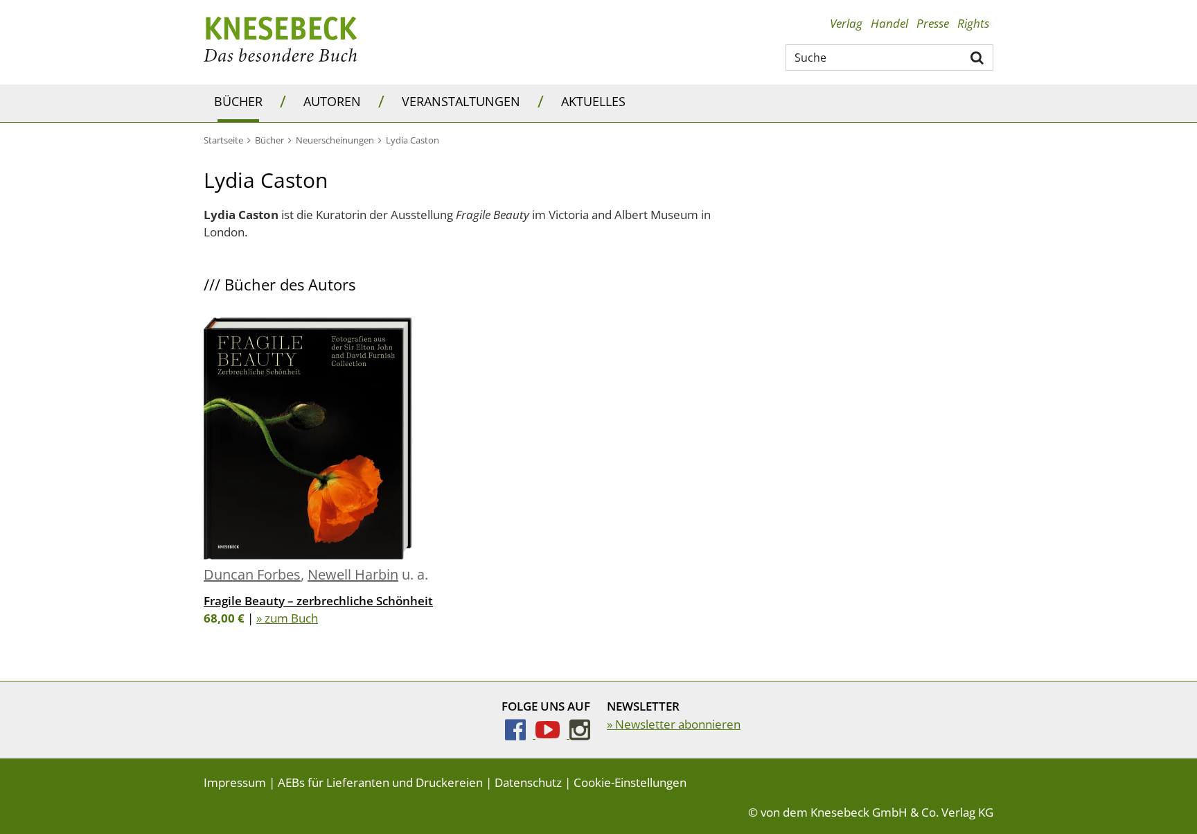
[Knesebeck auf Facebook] (520, 734)
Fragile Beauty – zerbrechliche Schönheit (318, 601)
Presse (932, 23)
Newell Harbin (353, 574)
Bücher (238, 101)
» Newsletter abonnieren (674, 724)
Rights (973, 23)
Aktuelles (593, 101)
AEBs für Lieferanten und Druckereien (380, 782)
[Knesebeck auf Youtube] (552, 734)
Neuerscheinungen (335, 140)
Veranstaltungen (461, 101)
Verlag (846, 23)
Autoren (332, 101)
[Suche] (978, 56)
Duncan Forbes (252, 574)
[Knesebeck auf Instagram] (579, 734)
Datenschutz (528, 782)
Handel (889, 23)
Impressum (235, 782)
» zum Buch (287, 618)
